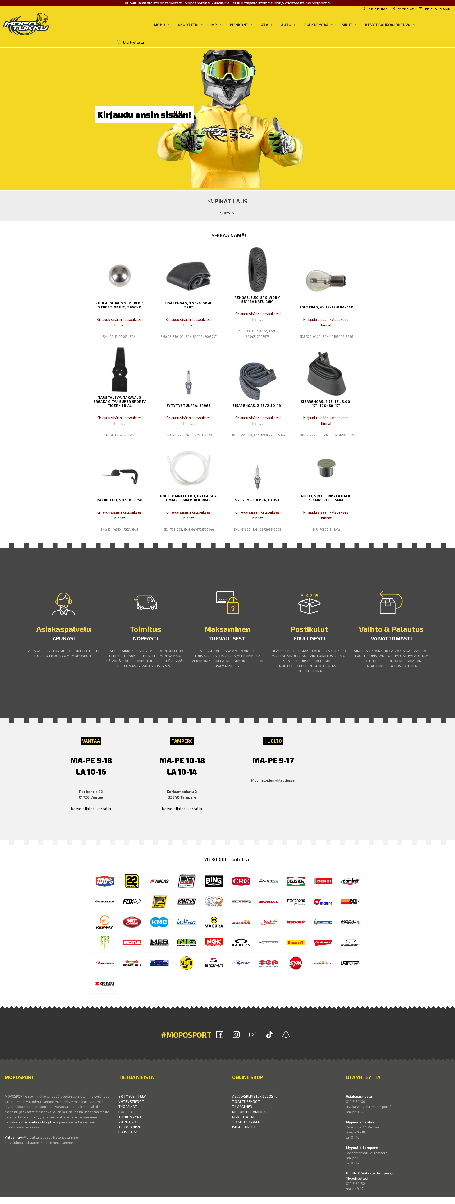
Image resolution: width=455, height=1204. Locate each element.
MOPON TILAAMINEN (249, 1112)
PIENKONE (239, 25)
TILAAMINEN (242, 1106)
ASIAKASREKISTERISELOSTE (255, 1096)
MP (214, 25)
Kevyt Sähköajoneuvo (387, 25)
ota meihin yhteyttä (38, 1122)
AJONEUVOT (128, 1122)
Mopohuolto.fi (357, 1178)
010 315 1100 (378, 9)
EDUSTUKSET (129, 1132)
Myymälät (406, 9)
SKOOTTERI (188, 25)
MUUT (347, 25)
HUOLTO (125, 1112)
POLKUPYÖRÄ (316, 25)
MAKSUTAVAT (243, 1117)
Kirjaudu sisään (437, 9)
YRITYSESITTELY (132, 1096)
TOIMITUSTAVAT (245, 1122)
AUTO (286, 25)
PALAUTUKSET (244, 1127)
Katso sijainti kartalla (91, 808)
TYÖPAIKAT (127, 1106)
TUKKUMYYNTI (130, 1117)
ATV (264, 25)
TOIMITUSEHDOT (246, 1102)
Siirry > (227, 213)
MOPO (159, 25)
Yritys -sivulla (17, 1137)
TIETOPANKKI (129, 1127)
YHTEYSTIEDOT (131, 1102)
